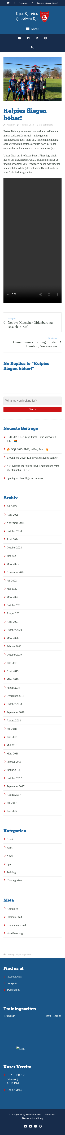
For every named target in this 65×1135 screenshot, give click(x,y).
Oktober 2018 (14, 703)
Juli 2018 (12, 728)
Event (10, 839)
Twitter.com (13, 989)
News (10, 855)
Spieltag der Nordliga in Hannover (25, 478)
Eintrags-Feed (14, 916)
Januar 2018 (13, 769)
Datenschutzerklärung (32, 1118)
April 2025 (13, 514)
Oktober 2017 (14, 778)
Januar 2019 (13, 687)
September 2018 (15, 712)
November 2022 (15, 572)
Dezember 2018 (15, 695)
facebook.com (14, 976)
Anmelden (12, 908)
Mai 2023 (12, 555)
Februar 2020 (14, 646)
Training (23, 3)
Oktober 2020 (14, 629)
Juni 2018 (12, 737)
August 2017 (14, 794)
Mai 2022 (12, 588)
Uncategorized (15, 880)
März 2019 (13, 679)
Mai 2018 (12, 745)
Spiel (9, 864)
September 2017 (15, 786)
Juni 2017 (12, 811)
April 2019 (13, 671)
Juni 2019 (12, 662)
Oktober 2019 (14, 654)
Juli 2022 (12, 580)
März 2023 (13, 564)
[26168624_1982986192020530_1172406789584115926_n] (32, 79)
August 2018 (14, 720)
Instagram (12, 983)
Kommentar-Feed (16, 925)
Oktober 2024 (14, 531)
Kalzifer (11, 124)
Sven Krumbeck (34, 1114)
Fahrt (9, 847)
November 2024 (15, 522)
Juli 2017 (12, 802)
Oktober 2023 (14, 547)
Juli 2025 (12, 506)
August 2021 (14, 613)
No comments (46, 124)
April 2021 (13, 621)
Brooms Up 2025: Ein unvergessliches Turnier (32, 457)
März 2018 (13, 753)
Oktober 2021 (14, 605)
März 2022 (13, 597)
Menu (34, 29)
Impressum (49, 1114)
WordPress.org (15, 933)
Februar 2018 (14, 761)
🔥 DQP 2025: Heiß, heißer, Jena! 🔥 (28, 449)
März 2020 (13, 638)
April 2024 (13, 539)
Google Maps (14, 1089)
